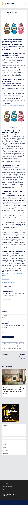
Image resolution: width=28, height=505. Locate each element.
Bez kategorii (5, 425)
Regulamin (4, 489)
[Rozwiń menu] (25, 4)
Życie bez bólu (5, 279)
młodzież (16, 343)
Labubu (4, 343)
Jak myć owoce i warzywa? (8, 282)
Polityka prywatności (7, 486)
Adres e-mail (5, 323)
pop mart (5, 346)
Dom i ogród (5, 434)
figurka (14, 341)
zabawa (14, 348)
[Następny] (24, 382)
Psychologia (16, 17)
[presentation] (14, 377)
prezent (10, 346)
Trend (19, 346)
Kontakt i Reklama (6, 484)
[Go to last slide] (4, 382)
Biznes (4, 431)
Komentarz (5, 311)
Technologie (5, 453)
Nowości (4, 447)
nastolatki (21, 343)
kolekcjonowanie (20, 341)
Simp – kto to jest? (6, 356)
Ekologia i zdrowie (6, 438)
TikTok (14, 346)
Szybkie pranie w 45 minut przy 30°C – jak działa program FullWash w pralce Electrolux (13, 389)
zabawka (19, 348)
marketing (10, 343)
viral (9, 348)
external (4, 441)
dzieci (9, 341)
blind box (5, 341)
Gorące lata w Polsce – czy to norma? (20, 356)
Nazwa (4, 317)
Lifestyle (11, 17)
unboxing (5, 348)
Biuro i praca (5, 428)
